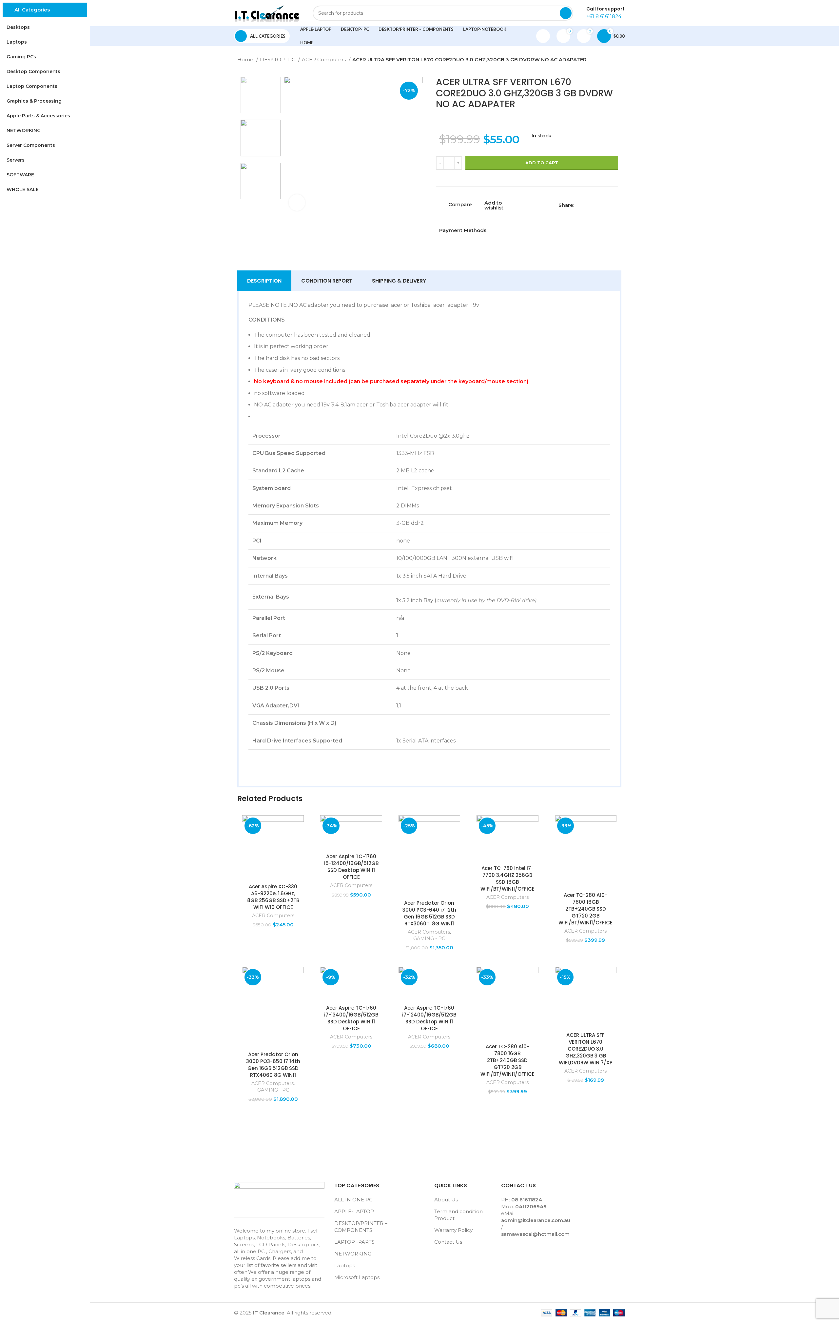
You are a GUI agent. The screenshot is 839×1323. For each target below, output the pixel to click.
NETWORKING (352, 1254)
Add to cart (541, 162)
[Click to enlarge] (297, 202)
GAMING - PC (429, 938)
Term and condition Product (458, 1214)
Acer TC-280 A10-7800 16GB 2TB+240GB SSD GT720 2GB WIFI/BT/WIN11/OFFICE (585, 909)
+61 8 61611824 (603, 16)
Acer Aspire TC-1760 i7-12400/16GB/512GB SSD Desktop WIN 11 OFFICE (429, 1018)
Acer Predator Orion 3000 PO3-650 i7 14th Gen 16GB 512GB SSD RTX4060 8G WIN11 (273, 1064)
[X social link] (587, 205)
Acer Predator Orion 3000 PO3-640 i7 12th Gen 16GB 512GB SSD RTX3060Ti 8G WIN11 (429, 913)
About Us (446, 1199)
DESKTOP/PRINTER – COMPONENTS (360, 1226)
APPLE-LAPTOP (354, 1211)
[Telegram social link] (610, 205)
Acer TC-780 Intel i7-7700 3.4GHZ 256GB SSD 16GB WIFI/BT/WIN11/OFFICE (507, 878)
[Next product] (618, 60)
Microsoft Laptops (357, 1277)
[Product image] (273, 847)
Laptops (344, 1265)
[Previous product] (605, 60)
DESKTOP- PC (278, 59)
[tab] (264, 280)
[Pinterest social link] (594, 205)
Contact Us (448, 1242)
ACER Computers (324, 59)
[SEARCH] (566, 13)
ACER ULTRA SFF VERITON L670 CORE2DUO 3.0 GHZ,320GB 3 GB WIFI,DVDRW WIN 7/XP (586, 1049)
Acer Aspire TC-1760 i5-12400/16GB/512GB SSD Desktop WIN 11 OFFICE (351, 866)
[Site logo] (267, 13)
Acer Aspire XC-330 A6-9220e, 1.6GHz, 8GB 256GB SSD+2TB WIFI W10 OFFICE (273, 897)
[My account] (543, 36)
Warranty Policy (453, 1230)
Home (246, 59)
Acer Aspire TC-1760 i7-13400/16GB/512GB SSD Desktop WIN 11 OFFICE (351, 1018)
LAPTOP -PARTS (354, 1242)
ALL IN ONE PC (353, 1199)
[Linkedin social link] (602, 205)
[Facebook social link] (579, 205)
